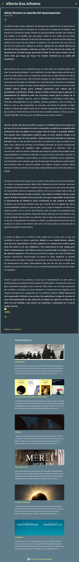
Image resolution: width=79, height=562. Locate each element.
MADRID (7, 312)
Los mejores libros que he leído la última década (31, 397)
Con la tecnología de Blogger (41, 559)
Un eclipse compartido (22, 502)
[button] (5, 19)
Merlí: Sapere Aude (21, 467)
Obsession (18, 432)
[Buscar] (43, 3)
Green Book (19, 537)
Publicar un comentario (12, 329)
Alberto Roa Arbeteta (23, 4)
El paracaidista (20, 362)
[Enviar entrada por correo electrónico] (5, 309)
